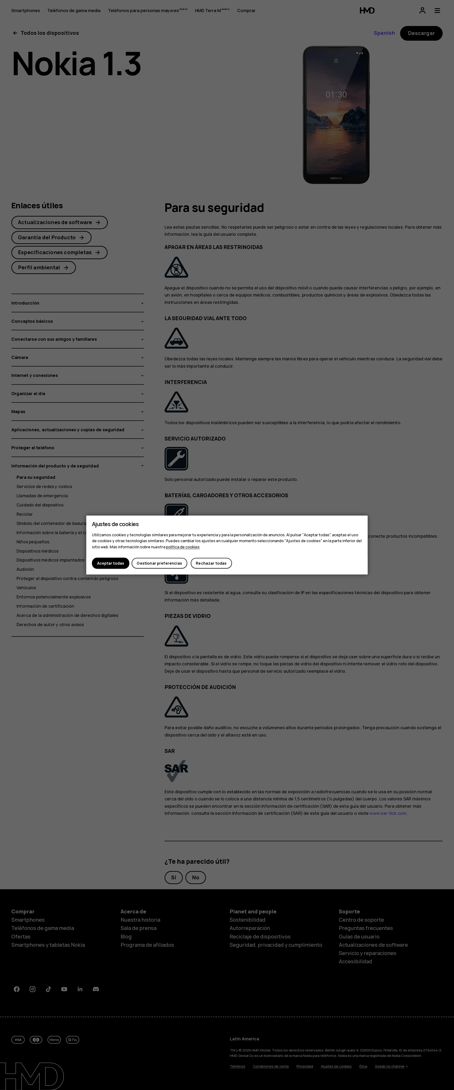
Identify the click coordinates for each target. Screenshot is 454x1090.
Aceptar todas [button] (110, 563)
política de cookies (183, 546)
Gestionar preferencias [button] (159, 563)
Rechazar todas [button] (211, 563)
